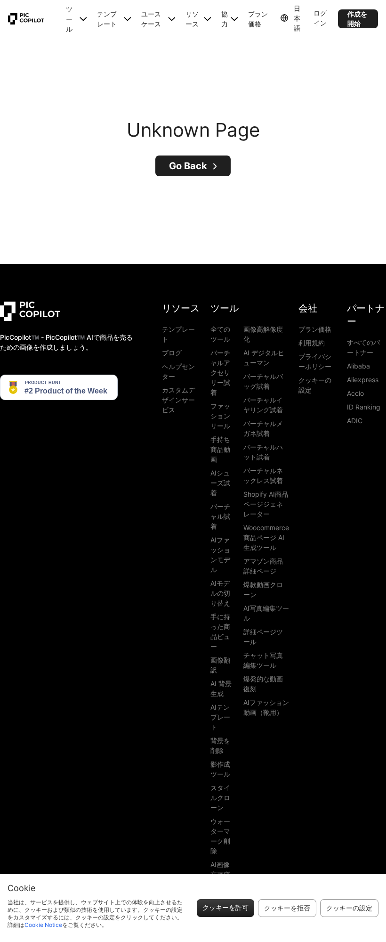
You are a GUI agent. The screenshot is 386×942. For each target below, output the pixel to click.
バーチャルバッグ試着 (263, 381)
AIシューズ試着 (220, 483)
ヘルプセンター (178, 371)
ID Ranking (363, 407)
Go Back (188, 166)
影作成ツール (220, 769)
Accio (355, 393)
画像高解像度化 (263, 334)
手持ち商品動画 (220, 449)
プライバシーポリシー (314, 361)
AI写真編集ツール (266, 613)
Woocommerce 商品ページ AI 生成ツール (266, 537)
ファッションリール (220, 416)
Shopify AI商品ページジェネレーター (265, 504)
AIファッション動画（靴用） (266, 707)
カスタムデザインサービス (178, 400)
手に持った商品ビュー (220, 631)
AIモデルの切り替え (220, 593)
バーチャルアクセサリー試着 (220, 372)
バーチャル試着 (220, 516)
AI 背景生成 (221, 688)
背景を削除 (220, 745)
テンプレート (178, 334)
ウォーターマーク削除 (220, 836)
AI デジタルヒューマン (263, 358)
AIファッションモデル (220, 554)
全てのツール (220, 334)
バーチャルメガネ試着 (263, 428)
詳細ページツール (263, 637)
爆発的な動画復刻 (263, 684)
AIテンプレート (220, 717)
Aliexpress (362, 380)
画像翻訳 (220, 665)
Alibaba (358, 366)
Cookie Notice (43, 924)
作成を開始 (357, 18)
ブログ (172, 353)
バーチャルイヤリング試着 (263, 405)
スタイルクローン (220, 797)
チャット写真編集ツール (263, 660)
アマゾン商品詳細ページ (263, 566)
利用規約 (311, 343)
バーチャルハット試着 (263, 452)
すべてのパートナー (363, 347)
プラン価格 (258, 18)
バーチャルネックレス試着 (263, 475)
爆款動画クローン (263, 589)
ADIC (354, 421)
